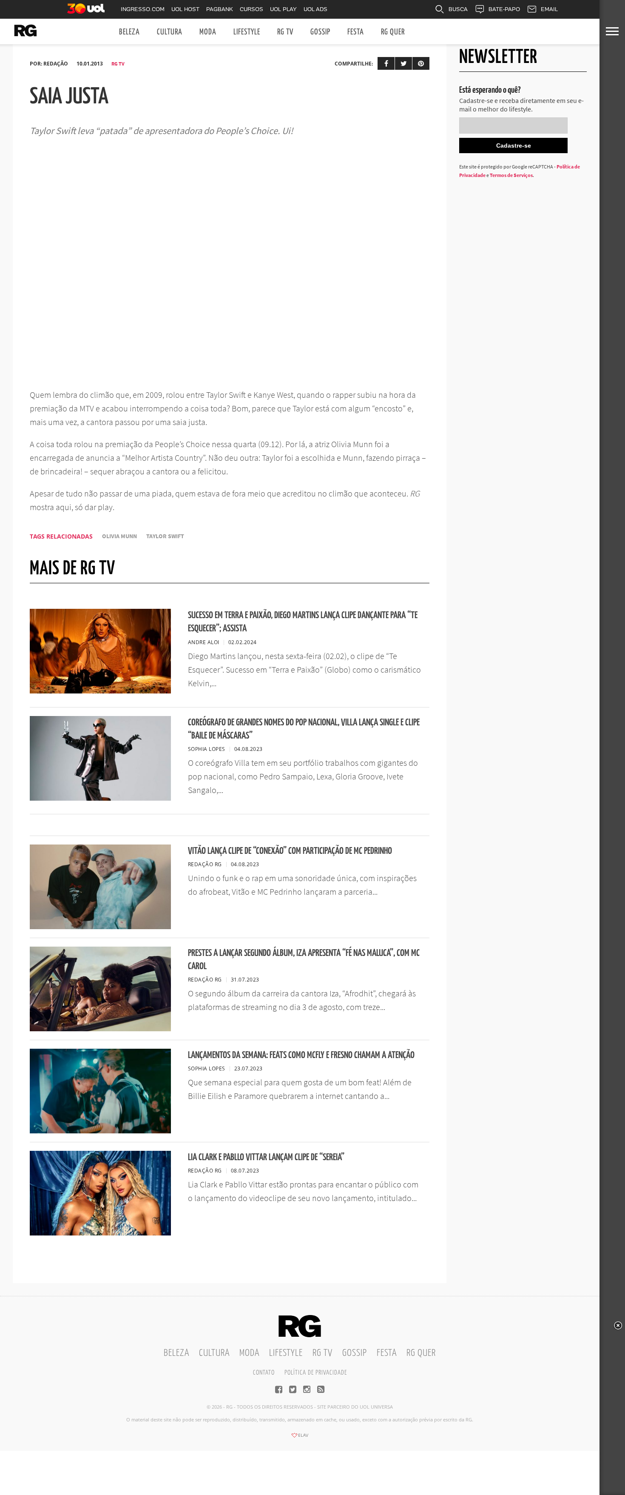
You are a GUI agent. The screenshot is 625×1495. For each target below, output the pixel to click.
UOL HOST (185, 9)
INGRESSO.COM (143, 9)
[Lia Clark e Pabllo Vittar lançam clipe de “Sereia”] (100, 1233)
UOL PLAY (283, 9)
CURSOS (251, 9)
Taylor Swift (165, 536)
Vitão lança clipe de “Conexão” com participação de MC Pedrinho (290, 851)
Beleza (129, 32)
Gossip (320, 32)
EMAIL (549, 9)
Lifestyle (246, 32)
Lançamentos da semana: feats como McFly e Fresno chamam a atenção (301, 1055)
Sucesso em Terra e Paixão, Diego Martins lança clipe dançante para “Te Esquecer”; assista (303, 622)
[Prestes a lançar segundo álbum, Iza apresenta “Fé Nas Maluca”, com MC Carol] (100, 1028)
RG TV (285, 32)
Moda (207, 32)
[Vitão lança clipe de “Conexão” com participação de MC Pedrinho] (100, 926)
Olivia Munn (119, 536)
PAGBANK (219, 9)
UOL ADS (315, 9)
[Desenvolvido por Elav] (299, 1438)
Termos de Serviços (511, 175)
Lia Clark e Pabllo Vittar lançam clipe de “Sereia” (266, 1157)
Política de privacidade (315, 1372)
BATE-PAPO (504, 9)
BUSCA (458, 9)
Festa (355, 32)
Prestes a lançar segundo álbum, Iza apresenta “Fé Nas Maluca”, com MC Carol (304, 959)
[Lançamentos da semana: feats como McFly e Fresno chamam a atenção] (100, 1131)
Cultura (169, 32)
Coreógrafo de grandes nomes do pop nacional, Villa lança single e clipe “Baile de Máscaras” (304, 729)
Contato (264, 1372)
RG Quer (393, 32)
